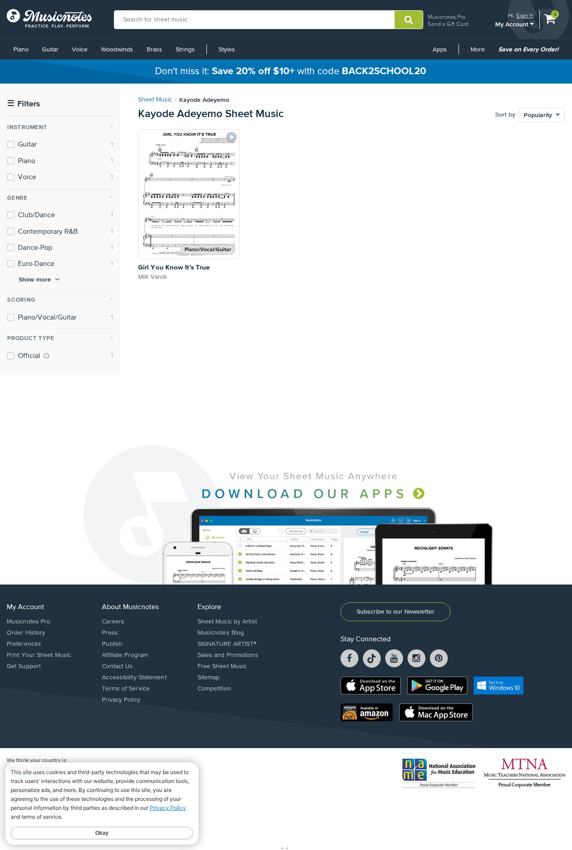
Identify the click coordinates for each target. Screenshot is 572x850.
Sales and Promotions (228, 655)
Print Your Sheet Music (39, 655)
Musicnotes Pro (446, 17)
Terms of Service (126, 689)
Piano (21, 49)
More (481, 52)
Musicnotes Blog (221, 633)
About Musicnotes (130, 607)
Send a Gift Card (448, 24)
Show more (35, 279)
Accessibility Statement (134, 677)
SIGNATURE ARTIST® (227, 644)
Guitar (50, 49)
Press (110, 633)
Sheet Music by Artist (227, 622)
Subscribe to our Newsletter (395, 612)
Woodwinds (117, 49)
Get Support (24, 666)
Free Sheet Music (222, 666)
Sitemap (209, 677)
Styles (227, 49)
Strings (185, 49)
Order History (26, 633)
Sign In (525, 15)
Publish (112, 644)
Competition (214, 689)
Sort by (505, 115)
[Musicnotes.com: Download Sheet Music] (49, 18)
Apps (440, 49)
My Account (512, 24)
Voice (80, 49)
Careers (113, 622)
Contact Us (117, 666)
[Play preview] (231, 137)
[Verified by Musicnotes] (46, 355)
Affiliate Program (125, 655)
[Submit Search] (409, 20)
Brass (154, 49)
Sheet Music (155, 100)
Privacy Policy (121, 700)
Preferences (24, 644)
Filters (23, 104)
